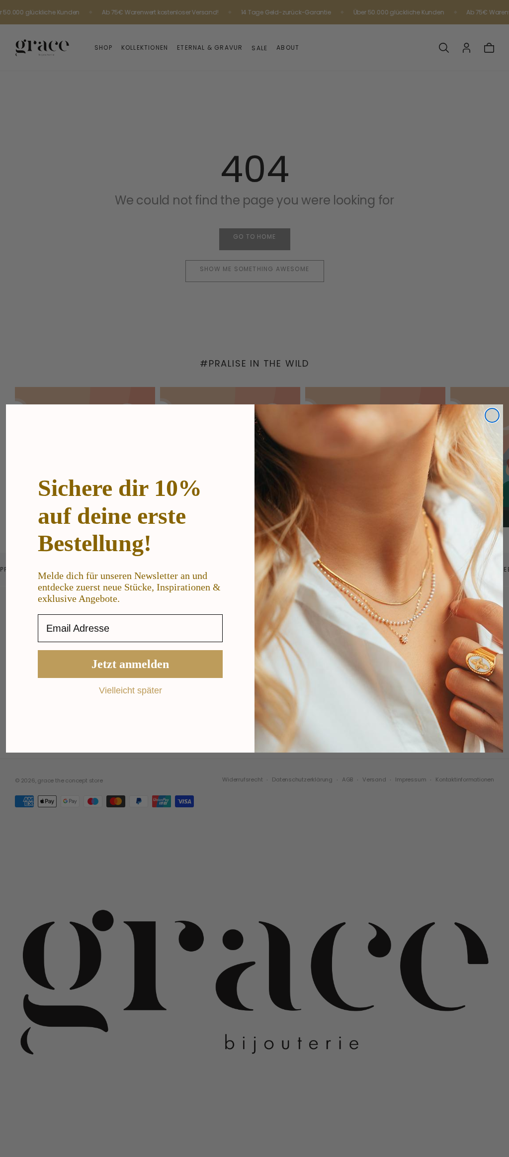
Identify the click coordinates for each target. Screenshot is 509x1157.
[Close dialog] (492, 415)
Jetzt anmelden (130, 664)
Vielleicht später (130, 690)
